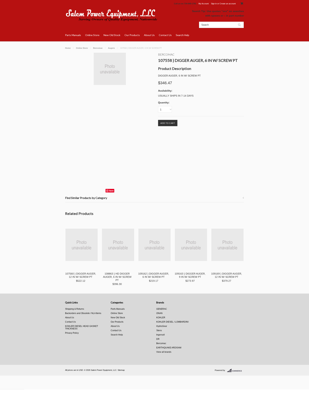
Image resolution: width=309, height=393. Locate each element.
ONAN (159, 313)
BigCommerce (235, 370)
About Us (149, 35)
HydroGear (161, 326)
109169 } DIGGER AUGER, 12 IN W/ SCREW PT (226, 275)
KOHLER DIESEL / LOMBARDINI (172, 322)
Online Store (92, 35)
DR (158, 339)
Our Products (132, 35)
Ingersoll (160, 335)
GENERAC (161, 309)
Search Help (182, 35)
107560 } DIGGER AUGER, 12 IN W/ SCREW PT (80, 275)
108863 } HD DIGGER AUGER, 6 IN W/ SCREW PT (117, 277)
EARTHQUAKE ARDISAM (168, 347)
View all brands (163, 352)
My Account (203, 4)
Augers (111, 48)
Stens (159, 330)
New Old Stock (112, 35)
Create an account (228, 4)
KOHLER (160, 317)
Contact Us (165, 35)
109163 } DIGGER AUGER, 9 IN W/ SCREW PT (190, 275)
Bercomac (98, 48)
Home (68, 48)
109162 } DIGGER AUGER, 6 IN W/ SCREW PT (153, 275)
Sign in (214, 4)
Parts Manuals (73, 35)
